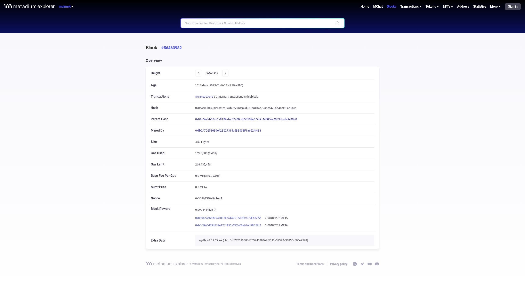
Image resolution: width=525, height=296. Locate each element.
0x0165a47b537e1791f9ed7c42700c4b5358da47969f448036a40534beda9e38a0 (246, 119)
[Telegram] (362, 263)
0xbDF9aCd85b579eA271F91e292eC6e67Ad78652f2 (228, 225)
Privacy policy (338, 264)
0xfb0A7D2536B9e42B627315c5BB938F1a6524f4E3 (228, 130)
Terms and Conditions (310, 264)
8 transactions (204, 96)
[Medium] (369, 263)
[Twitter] (354, 263)
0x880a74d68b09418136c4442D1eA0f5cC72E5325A (228, 218)
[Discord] (376, 263)
